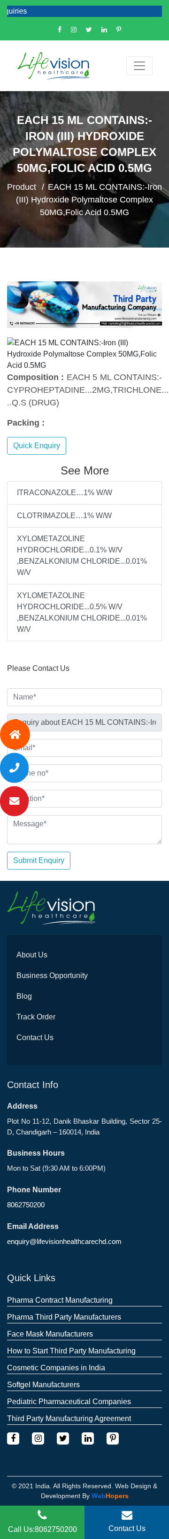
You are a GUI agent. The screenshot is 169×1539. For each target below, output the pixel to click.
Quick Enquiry (36, 446)
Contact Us (35, 1038)
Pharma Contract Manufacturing (60, 1300)
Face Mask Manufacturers (50, 1334)
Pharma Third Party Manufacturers (64, 1317)
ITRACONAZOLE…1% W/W (64, 493)
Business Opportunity (52, 975)
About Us (31, 955)
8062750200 (26, 1205)
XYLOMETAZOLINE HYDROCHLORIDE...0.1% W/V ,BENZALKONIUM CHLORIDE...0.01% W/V (82, 555)
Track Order (35, 1017)
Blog (24, 996)
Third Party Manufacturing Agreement (69, 1418)
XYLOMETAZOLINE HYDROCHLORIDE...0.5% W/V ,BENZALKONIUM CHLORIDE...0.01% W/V (82, 612)
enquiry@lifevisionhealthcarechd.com (64, 1241)
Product (21, 187)
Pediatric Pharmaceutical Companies (69, 1402)
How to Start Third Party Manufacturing (71, 1351)
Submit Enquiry (38, 860)
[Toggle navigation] (139, 65)
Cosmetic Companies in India (56, 1368)
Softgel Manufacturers (43, 1385)
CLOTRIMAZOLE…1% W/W (64, 516)
